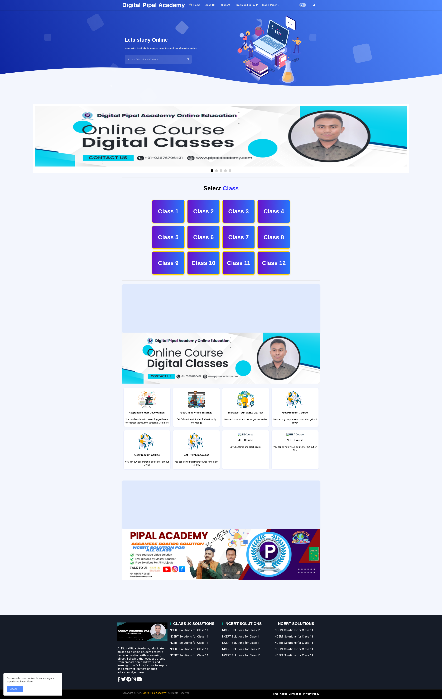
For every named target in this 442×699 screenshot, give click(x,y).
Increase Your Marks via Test (245, 412)
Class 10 (209, 5)
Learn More (26, 681)
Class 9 (225, 5)
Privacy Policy (311, 693)
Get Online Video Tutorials (196, 412)
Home (196, 5)
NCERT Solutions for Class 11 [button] (189, 630)
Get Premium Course (295, 412)
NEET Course (295, 440)
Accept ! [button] (15, 689)
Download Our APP (247, 5)
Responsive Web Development (147, 412)
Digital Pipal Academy (153, 5)
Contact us (295, 693)
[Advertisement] (221, 308)
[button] (314, 5)
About (283, 693)
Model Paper (269, 5)
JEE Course (245, 440)
